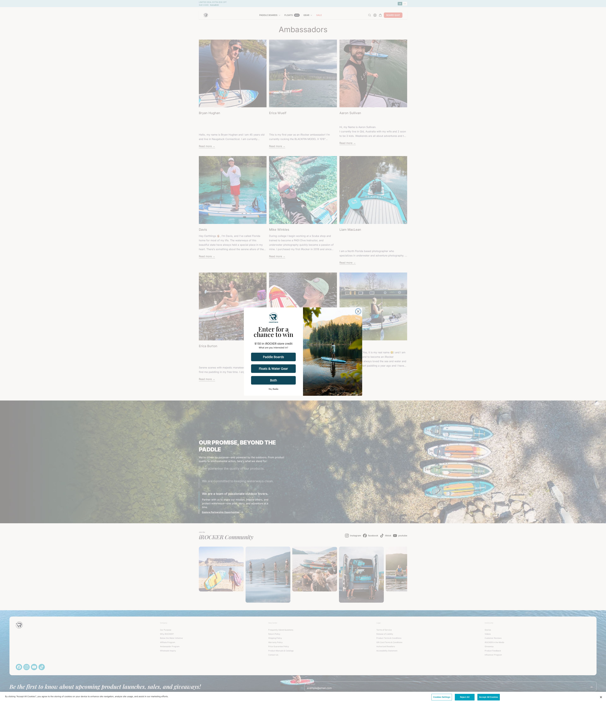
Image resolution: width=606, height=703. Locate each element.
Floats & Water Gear (273, 368)
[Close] (600, 697)
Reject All (464, 697)
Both (273, 380)
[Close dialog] (358, 311)
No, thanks (273, 389)
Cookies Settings (441, 697)
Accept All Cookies (488, 697)
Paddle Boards (273, 357)
